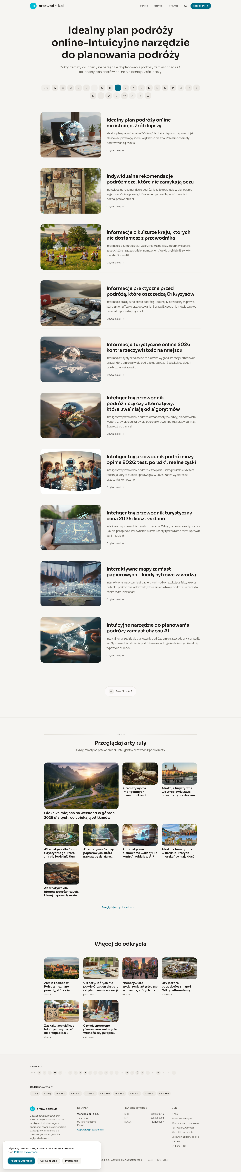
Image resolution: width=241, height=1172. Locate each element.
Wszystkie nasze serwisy (185, 1123)
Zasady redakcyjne (182, 1118)
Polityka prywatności (26, 1152)
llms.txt (150, 1160)
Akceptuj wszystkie (21, 1160)
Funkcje (144, 5)
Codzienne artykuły (41, 1086)
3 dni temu (75, 1093)
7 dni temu (134, 1093)
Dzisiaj (35, 1093)
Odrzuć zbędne (48, 1160)
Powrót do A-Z (124, 691)
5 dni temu (105, 1093)
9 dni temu (164, 1093)
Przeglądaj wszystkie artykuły (119, 907)
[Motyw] (186, 6)
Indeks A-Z (36, 1066)
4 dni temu (90, 1093)
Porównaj (173, 5)
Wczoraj (47, 1093)
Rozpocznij (199, 5)
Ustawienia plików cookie (185, 1136)
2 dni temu (60, 1093)
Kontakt (176, 1141)
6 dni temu (119, 1093)
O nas (175, 1113)
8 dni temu (149, 1093)
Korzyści (158, 5)
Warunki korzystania (182, 1132)
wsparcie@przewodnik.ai (90, 1129)
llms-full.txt (162, 1160)
